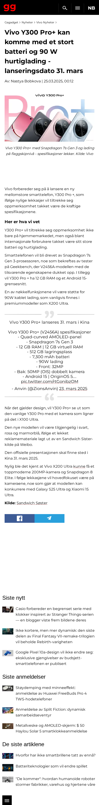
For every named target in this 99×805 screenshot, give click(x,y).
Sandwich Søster (32, 503)
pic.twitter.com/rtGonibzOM (49, 381)
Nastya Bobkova (26, 81)
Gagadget (10, 7)
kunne (79, 466)
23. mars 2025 (73, 388)
